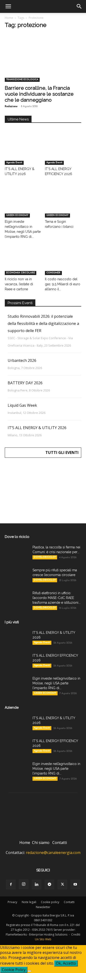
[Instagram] (23, 884)
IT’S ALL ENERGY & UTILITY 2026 (37, 427)
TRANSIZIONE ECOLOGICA (22, 79)
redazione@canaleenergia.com (53, 852)
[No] (29, 971)
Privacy (12, 902)
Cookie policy (50, 902)
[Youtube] (75, 884)
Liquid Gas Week (22, 405)
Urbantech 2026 (22, 360)
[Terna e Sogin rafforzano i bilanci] (63, 205)
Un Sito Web (43, 939)
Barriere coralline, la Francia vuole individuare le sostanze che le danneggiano (39, 94)
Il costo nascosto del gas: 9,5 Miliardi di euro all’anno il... (62, 284)
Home (9, 18)
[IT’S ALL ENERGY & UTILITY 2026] (23, 152)
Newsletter (43, 907)
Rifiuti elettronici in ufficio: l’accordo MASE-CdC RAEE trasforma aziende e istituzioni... (56, 597)
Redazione (11, 106)
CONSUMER (53, 272)
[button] (8, 6)
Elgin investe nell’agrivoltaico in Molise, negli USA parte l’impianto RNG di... (56, 683)
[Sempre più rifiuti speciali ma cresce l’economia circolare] (17, 576)
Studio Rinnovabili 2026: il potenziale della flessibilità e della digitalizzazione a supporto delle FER (43, 323)
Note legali (29, 902)
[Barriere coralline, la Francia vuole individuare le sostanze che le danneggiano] (43, 63)
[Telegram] (49, 884)
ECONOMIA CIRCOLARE (20, 272)
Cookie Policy (14, 969)
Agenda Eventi (14, 162)
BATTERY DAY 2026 (25, 382)
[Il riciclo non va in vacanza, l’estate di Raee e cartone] (23, 262)
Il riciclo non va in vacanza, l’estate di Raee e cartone (19, 284)
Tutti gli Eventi (62, 452)
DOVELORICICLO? (45, 557)
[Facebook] (11, 884)
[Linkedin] (36, 884)
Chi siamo (40, 842)
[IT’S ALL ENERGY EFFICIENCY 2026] (63, 152)
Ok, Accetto (66, 963)
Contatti (59, 842)
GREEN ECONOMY (17, 215)
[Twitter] (62, 884)
